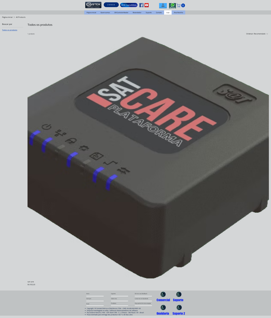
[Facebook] (141, 5)
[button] (181, 5)
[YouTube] (146, 5)
